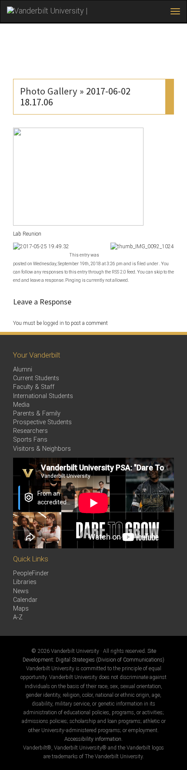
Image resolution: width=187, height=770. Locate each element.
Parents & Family (36, 413)
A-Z (18, 617)
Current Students (36, 378)
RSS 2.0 (119, 272)
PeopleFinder (31, 573)
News (21, 591)
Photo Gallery (48, 91)
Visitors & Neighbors (42, 449)
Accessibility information (92, 739)
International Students (43, 396)
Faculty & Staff (33, 387)
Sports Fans (30, 439)
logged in (53, 323)
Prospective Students (42, 422)
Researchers (30, 431)
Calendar (25, 600)
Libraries (25, 582)
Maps (21, 608)
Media (21, 405)
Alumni (22, 369)
